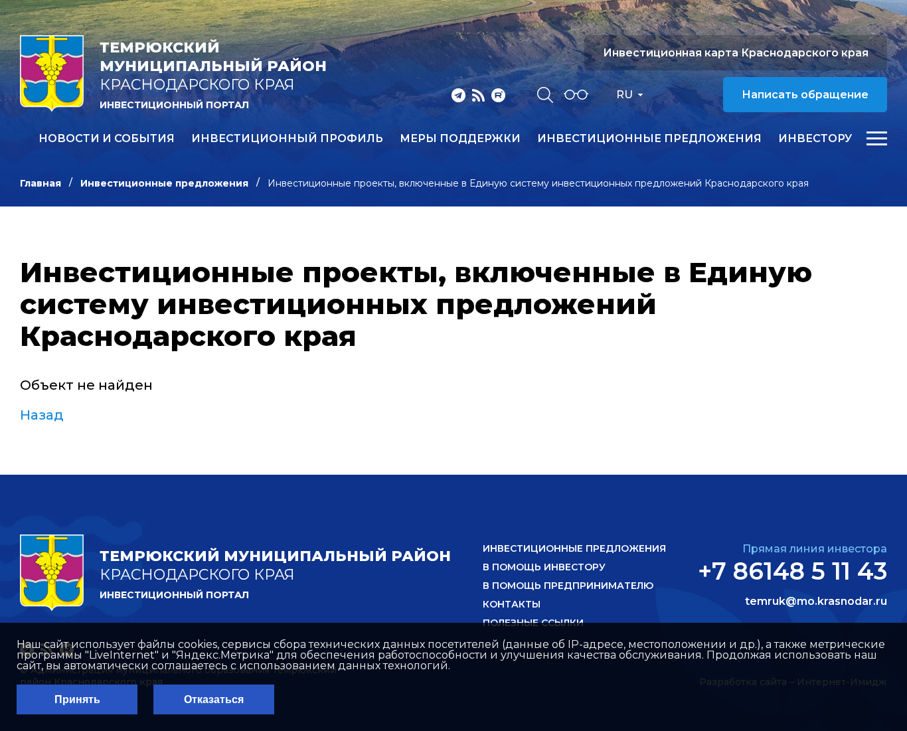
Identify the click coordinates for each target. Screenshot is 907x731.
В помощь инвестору (544, 567)
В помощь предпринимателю (568, 586)
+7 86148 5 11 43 (792, 571)
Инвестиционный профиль (287, 138)
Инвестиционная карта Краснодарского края (735, 52)
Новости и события (107, 138)
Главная (40, 183)
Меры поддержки (460, 138)
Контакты (511, 604)
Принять (77, 699)
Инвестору (815, 138)
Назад (42, 415)
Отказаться (214, 699)
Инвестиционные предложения (649, 138)
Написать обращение (805, 94)
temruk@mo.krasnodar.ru (816, 601)
